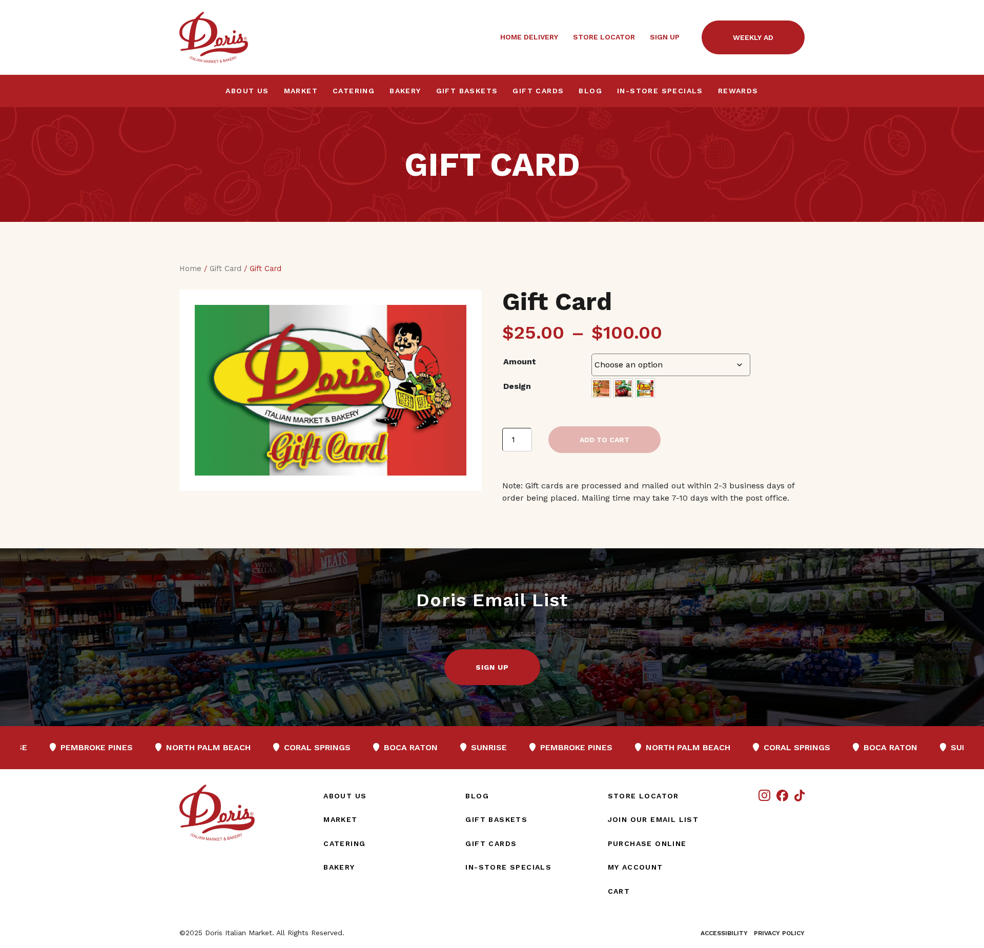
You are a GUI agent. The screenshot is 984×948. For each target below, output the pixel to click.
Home (190, 268)
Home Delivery (529, 37)
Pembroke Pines (485, 747)
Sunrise (398, 747)
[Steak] (601, 388)
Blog (590, 91)
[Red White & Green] (645, 388)
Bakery (405, 91)
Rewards (738, 91)
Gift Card (225, 268)
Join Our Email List (653, 819)
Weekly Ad (753, 37)
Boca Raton (320, 747)
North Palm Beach (117, 747)
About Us (247, 91)
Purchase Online (647, 843)
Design (517, 386)
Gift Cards (538, 91)
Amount (519, 361)
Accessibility (724, 933)
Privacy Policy (779, 933)
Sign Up (665, 37)
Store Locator (604, 37)
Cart (619, 891)
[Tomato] (623, 388)
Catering (354, 91)
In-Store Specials (660, 91)
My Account (635, 867)
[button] (492, 667)
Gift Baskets (467, 91)
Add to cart (604, 440)
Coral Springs (226, 747)
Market (301, 91)
